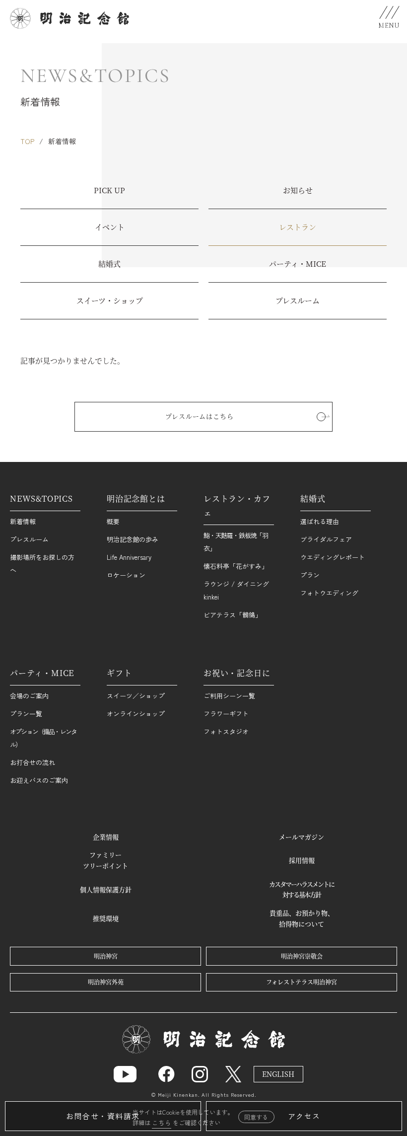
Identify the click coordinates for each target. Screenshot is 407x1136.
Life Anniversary (129, 557)
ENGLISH (278, 1074)
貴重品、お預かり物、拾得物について (302, 918)
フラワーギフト (226, 713)
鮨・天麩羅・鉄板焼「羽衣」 (236, 541)
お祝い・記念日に (237, 673)
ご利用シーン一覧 (229, 695)
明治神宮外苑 (106, 982)
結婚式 (109, 263)
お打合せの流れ (32, 762)
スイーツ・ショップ (109, 300)
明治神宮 (106, 956)
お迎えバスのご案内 (39, 780)
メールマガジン (301, 836)
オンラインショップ (136, 713)
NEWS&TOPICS (41, 498)
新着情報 (23, 521)
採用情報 (302, 860)
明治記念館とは (136, 498)
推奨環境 (106, 918)
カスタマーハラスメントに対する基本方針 (301, 889)
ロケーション (126, 575)
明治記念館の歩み (132, 539)
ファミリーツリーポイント (105, 860)
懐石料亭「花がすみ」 (236, 566)
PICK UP (109, 190)
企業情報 (106, 836)
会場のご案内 (29, 695)
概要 (113, 521)
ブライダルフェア (326, 539)
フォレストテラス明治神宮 (301, 982)
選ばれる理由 (319, 521)
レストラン (297, 227)
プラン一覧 (26, 713)
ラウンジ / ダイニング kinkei (236, 590)
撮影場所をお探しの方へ (42, 563)
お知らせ (298, 190)
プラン (310, 575)
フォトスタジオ (226, 731)
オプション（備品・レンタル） (43, 738)
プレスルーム (297, 300)
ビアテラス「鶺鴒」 (233, 614)
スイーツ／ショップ (136, 695)
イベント (110, 227)
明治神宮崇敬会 (302, 956)
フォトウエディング (329, 593)
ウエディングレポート (332, 557)
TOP (27, 141)
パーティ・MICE (297, 263)
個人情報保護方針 (106, 889)
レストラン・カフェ (237, 505)
